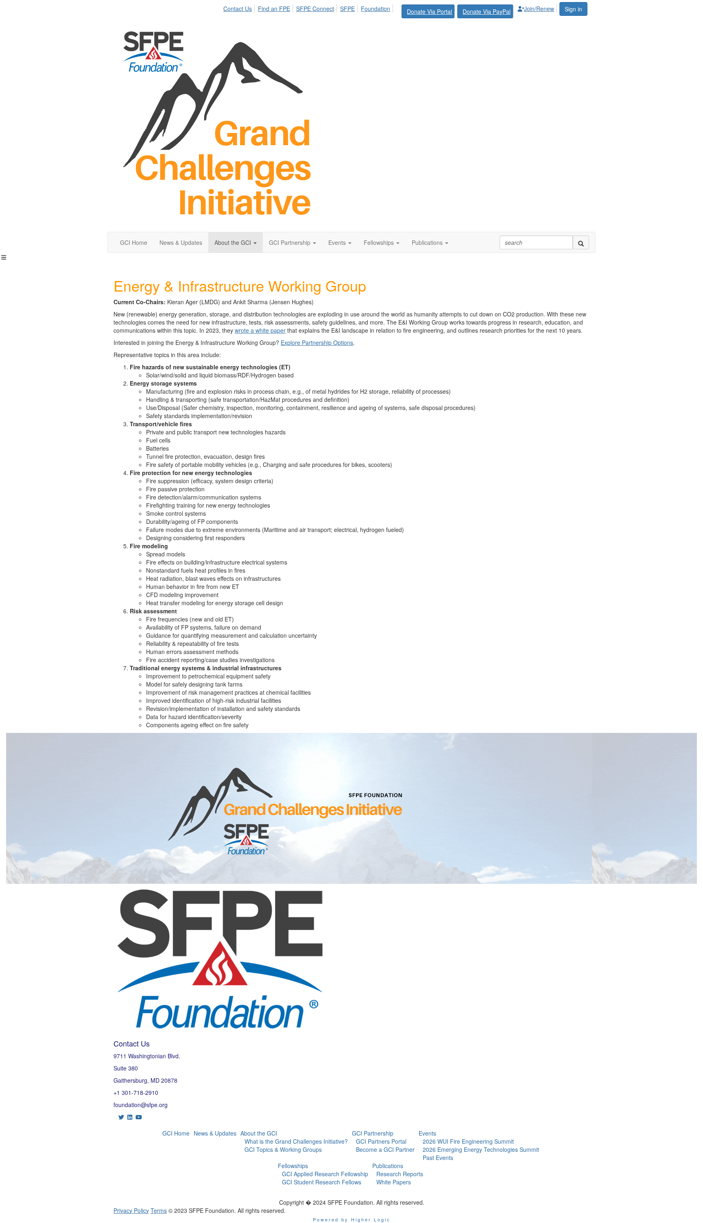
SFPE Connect (315, 8)
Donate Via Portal (429, 11)
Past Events (438, 1157)
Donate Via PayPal (487, 11)
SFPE (347, 8)
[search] (581, 242)
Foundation (375, 8)
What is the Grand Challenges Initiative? (296, 1141)
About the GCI (258, 1133)
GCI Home (176, 1133)
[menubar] (391, 10)
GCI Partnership (372, 1133)
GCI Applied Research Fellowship (325, 1174)
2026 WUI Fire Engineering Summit (468, 1141)
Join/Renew (539, 8)
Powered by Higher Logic (352, 1219)
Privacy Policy (131, 1210)
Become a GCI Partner (385, 1149)
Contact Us (237, 8)
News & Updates (215, 1133)
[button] (235, 242)
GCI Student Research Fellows (321, 1182)
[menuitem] (240, 7)
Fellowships (293, 1166)
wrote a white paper (260, 330)
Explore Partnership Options (317, 342)
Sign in (573, 9)
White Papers (393, 1182)
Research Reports (399, 1174)
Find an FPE (274, 8)
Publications (387, 1166)
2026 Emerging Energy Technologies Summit (481, 1149)
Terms (159, 1210)
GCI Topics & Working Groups (283, 1149)
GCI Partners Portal (381, 1141)
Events (427, 1133)
